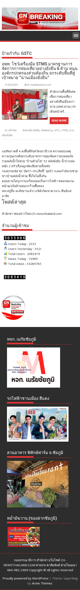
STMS (65, 130)
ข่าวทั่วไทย (11, 130)
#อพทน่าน (46, 130)
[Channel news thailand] (40, 28)
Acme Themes (42, 583)
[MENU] (76, 35)
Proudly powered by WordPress (25, 578)
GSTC (57, 130)
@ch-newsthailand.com (37, 85)
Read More (59, 120)
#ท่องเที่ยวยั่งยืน (31, 130)
